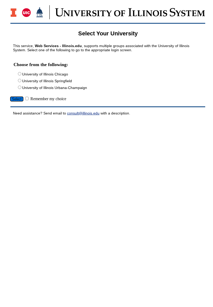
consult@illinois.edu (83, 113)
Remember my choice (48, 99)
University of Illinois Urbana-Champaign (54, 88)
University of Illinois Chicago (45, 74)
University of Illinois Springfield (47, 81)
